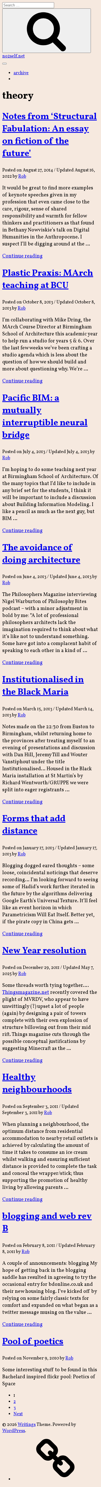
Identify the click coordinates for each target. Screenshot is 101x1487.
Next (18, 1414)
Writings (27, 1425)
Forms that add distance (33, 825)
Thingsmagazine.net (25, 992)
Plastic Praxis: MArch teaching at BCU (47, 279)
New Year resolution (44, 951)
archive (21, 73)
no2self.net (13, 56)
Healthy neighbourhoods (37, 1083)
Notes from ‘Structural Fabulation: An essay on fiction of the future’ (49, 135)
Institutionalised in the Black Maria (43, 686)
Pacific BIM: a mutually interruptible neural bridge (45, 417)
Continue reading (22, 256)
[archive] (55, 1479)
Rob (22, 176)
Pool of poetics (32, 1342)
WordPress (13, 1431)
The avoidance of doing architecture (41, 554)
